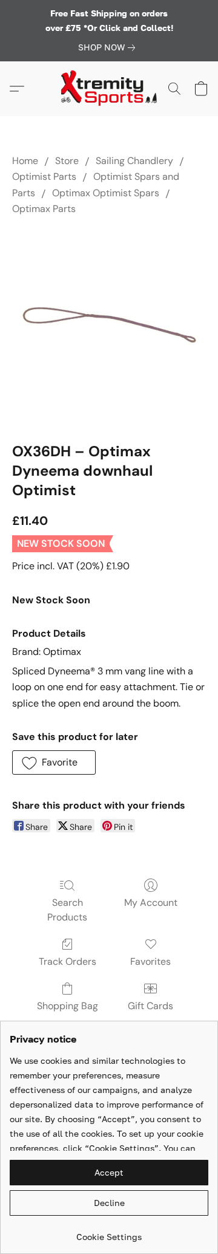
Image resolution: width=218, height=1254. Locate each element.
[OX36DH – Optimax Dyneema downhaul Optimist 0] (109, 326)
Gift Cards (150, 1005)
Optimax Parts (44, 208)
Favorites (150, 961)
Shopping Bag (67, 1005)
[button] (109, 88)
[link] (109, 47)
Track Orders (67, 961)
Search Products (67, 909)
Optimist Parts (44, 176)
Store (67, 160)
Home (25, 160)
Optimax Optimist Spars (105, 193)
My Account (150, 902)
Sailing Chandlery (134, 160)
